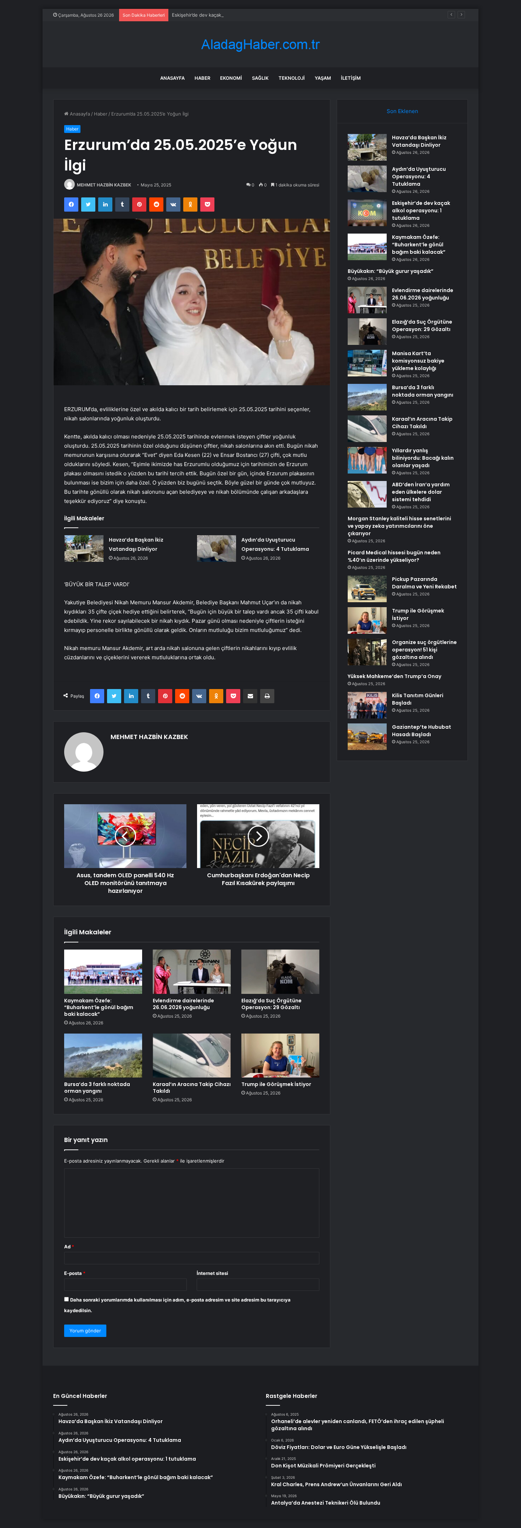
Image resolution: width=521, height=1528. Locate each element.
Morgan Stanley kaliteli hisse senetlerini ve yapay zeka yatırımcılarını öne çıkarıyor (399, 526)
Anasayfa (172, 78)
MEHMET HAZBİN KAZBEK (104, 184)
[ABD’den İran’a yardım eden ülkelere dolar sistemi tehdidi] (367, 494)
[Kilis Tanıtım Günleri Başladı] (367, 705)
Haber (202, 78)
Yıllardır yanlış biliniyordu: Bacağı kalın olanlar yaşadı (423, 458)
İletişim (351, 78)
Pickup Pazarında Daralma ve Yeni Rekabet (424, 583)
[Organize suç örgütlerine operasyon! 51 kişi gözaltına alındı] (367, 652)
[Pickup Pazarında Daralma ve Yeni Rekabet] (367, 589)
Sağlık (260, 78)
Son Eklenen (402, 111)
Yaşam (323, 78)
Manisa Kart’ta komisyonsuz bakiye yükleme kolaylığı (418, 361)
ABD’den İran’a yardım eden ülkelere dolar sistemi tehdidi (421, 492)
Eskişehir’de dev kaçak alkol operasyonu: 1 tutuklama (230, 15)
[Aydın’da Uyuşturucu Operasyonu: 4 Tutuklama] (216, 548)
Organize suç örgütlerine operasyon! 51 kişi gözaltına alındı (424, 650)
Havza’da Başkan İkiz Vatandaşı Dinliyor (419, 141)
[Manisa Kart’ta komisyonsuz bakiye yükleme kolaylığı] (367, 363)
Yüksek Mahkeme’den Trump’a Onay (394, 676)
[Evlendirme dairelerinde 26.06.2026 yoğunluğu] (192, 972)
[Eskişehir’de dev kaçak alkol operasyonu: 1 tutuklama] (367, 213)
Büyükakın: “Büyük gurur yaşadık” (390, 271)
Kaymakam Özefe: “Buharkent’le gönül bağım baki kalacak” (98, 1007)
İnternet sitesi (212, 1273)
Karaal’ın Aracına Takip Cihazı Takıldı (192, 1088)
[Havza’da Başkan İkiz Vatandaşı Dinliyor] (84, 548)
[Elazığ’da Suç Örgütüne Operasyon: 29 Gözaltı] (280, 972)
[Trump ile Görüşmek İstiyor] (280, 1056)
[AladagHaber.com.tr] (260, 44)
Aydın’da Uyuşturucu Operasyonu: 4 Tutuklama (419, 176)
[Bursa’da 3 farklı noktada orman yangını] (103, 1056)
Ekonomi (231, 78)
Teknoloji (292, 78)
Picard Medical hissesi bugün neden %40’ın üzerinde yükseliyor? (394, 556)
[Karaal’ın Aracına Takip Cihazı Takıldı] (192, 1056)
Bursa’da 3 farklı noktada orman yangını (97, 1088)
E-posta (74, 1273)
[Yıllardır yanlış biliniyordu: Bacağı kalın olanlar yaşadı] (367, 460)
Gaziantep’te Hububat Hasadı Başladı (421, 730)
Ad (69, 1246)
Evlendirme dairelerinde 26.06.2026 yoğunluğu (183, 1004)
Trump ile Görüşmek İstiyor (276, 1084)
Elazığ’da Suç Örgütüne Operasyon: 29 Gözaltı (271, 1004)
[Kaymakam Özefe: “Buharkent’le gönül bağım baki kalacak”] (103, 972)
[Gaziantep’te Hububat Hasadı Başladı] (367, 736)
